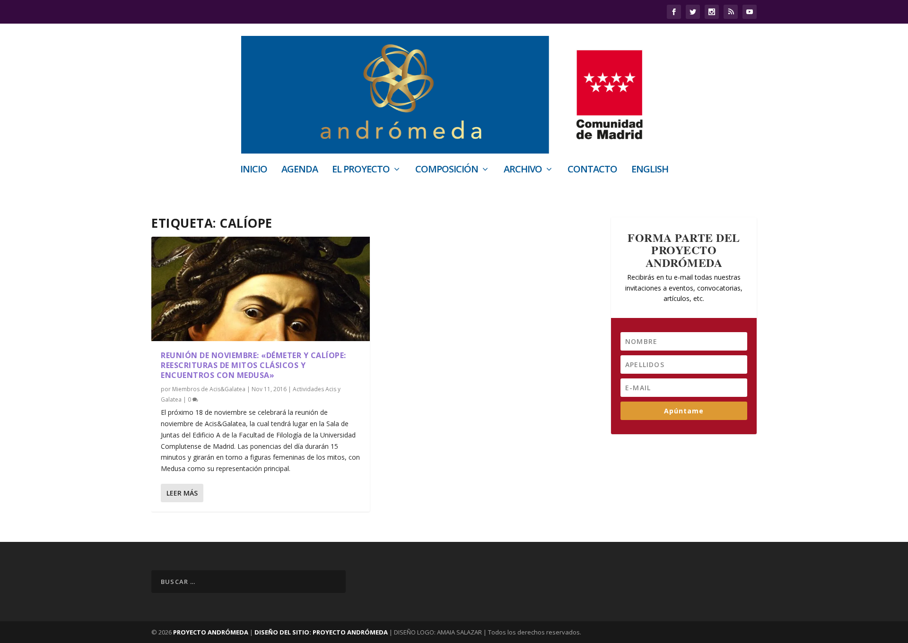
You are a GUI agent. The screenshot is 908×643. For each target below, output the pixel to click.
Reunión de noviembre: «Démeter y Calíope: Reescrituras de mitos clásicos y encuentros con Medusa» (253, 365)
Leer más (182, 493)
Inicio (253, 170)
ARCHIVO (523, 170)
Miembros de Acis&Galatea (208, 389)
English (649, 170)
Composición (446, 170)
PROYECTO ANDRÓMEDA (210, 632)
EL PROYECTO (361, 170)
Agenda (299, 170)
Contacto (592, 170)
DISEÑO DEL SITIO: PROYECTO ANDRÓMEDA (321, 632)
